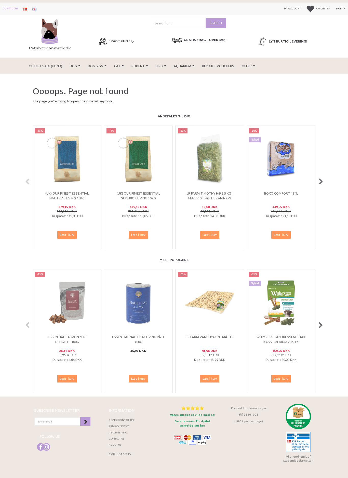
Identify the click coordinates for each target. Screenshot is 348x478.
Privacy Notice (119, 426)
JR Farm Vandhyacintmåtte (209, 337)
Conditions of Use (122, 420)
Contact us (10, 8)
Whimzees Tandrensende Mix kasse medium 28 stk (281, 339)
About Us (115, 444)
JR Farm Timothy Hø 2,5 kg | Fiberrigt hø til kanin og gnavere (210, 198)
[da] (25, 9)
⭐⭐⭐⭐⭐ (192, 408)
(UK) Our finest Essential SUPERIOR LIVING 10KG (138, 196)
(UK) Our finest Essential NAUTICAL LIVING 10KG (67, 196)
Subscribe (85, 421)
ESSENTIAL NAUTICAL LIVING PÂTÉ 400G (138, 339)
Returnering (118, 432)
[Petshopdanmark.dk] (50, 33)
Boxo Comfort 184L (281, 193)
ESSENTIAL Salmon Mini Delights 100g (67, 339)
